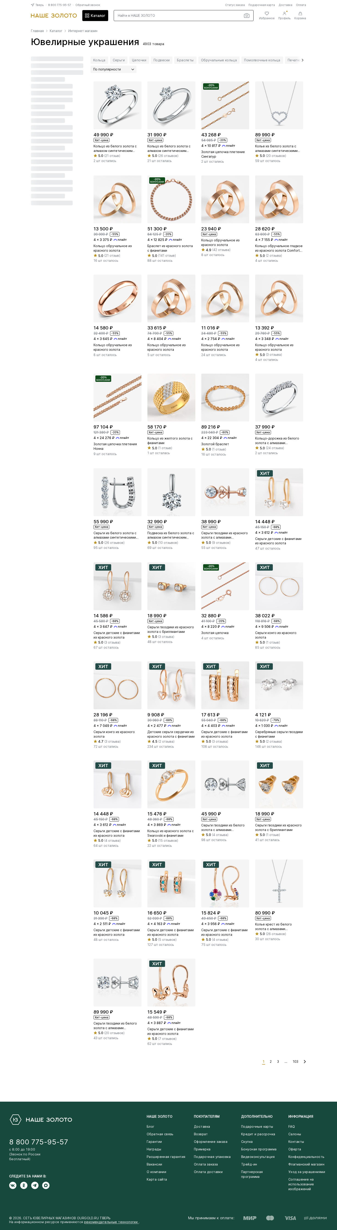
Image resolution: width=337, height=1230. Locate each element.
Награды (154, 1149)
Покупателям (207, 1116)
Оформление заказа (210, 1142)
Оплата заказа (206, 1164)
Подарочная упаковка (212, 1157)
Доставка (285, 5)
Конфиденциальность (306, 1157)
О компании (156, 1172)
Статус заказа (235, 5)
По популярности (107, 69)
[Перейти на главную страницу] (54, 15)
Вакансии (154, 1164)
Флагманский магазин (306, 1164)
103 (295, 1061)
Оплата (301, 5)
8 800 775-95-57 (59, 5)
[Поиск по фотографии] (246, 15)
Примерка (202, 1149)
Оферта (294, 1149)
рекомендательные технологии (111, 1222)
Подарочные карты (257, 1126)
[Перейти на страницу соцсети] (14, 1185)
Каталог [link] (56, 30)
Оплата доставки (208, 1172)
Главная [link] (37, 30)
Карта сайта (157, 1179)
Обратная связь (160, 1134)
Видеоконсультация (258, 1157)
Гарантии (154, 1142)
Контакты (296, 1142)
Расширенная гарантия (166, 1157)
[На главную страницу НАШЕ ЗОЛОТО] (40, 1119)
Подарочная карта (262, 5)
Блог (151, 1126)
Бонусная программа (259, 1149)
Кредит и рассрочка (258, 1134)
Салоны (294, 1134)
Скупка (247, 1142)
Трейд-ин (249, 1164)
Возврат (201, 1134)
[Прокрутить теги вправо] (301, 60)
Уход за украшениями (306, 1172)
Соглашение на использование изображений (301, 1184)
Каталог (98, 15)
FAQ (291, 1126)
